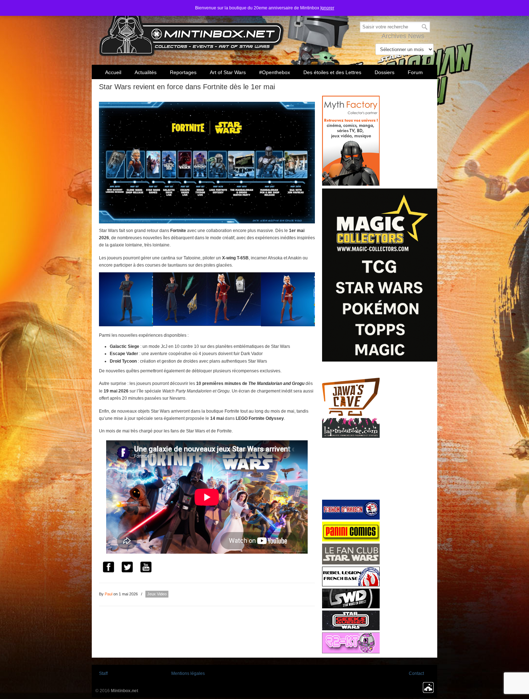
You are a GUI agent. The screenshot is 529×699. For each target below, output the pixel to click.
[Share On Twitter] (127, 568)
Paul (108, 594)
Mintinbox (191, 29)
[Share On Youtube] (146, 568)
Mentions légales (188, 673)
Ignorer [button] (327, 7)
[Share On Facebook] (108, 568)
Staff (103, 673)
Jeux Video (157, 594)
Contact (416, 673)
